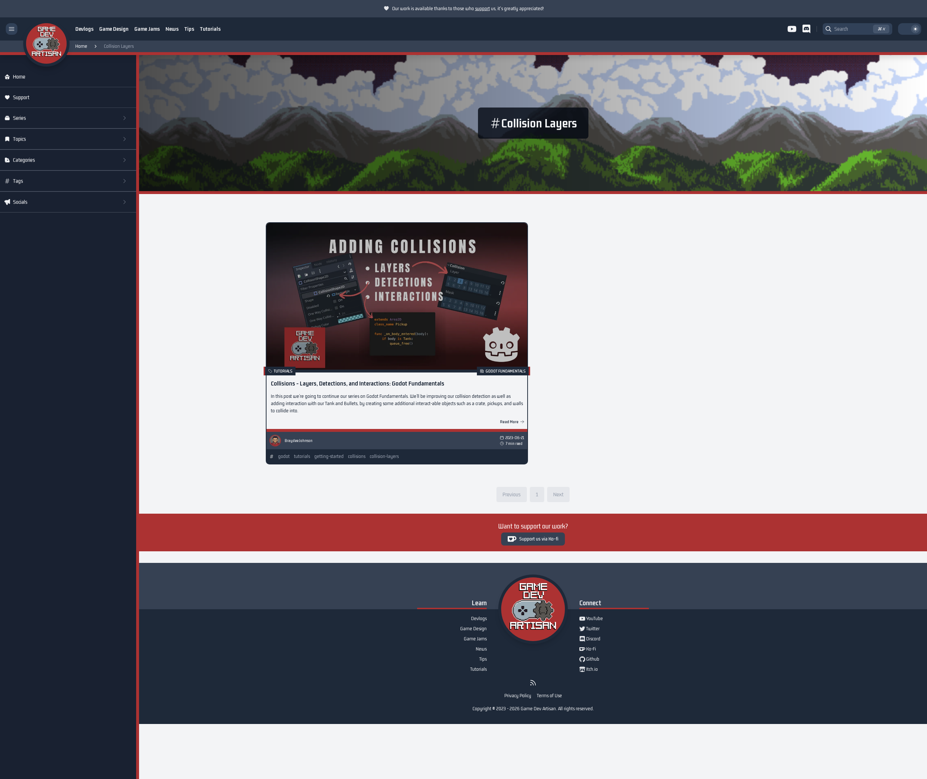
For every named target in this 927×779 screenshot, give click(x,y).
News (172, 29)
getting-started (329, 456)
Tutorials (210, 29)
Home (81, 46)
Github (589, 659)
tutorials (302, 456)
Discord (589, 639)
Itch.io (588, 669)
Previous (512, 494)
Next (558, 494)
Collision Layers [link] (119, 46)
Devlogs (84, 29)
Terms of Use (549, 695)
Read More (509, 421)
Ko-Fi (587, 649)
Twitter (589, 629)
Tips (189, 29)
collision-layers (384, 456)
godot (284, 456)
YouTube (591, 619)
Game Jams (147, 29)
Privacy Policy (517, 695)
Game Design (114, 29)
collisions (356, 456)
